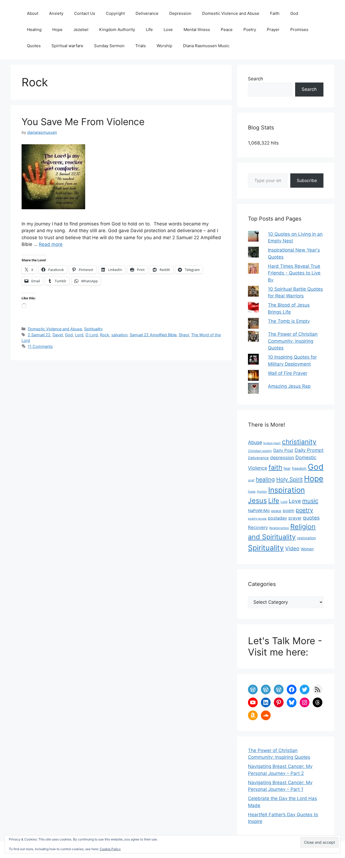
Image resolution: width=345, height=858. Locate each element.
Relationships (279, 528)
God (294, 13)
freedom (299, 468)
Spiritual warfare (67, 45)
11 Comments (40, 346)
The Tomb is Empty (289, 321)
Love (168, 29)
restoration (306, 538)
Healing (34, 29)
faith (275, 467)
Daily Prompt (309, 450)
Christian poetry (260, 451)
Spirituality (93, 329)
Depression (180, 13)
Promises (299, 29)
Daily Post (283, 450)
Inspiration (286, 490)
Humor (262, 491)
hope (252, 491)
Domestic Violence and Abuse (230, 13)
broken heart (272, 443)
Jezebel (80, 29)
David (58, 334)
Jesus (257, 500)
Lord (79, 334)
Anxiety (56, 13)
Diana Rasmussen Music (206, 45)
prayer (295, 518)
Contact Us (84, 13)
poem (288, 510)
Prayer (273, 29)
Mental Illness (197, 29)
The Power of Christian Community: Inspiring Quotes (293, 341)
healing (265, 479)
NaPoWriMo (259, 510)
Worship (164, 45)
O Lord (91, 334)
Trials (140, 45)
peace (276, 511)
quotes (311, 518)
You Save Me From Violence (83, 121)
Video (292, 548)
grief (251, 480)
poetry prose (257, 518)
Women (307, 549)
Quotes (34, 45)
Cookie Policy (110, 849)
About (32, 13)
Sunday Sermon (109, 45)
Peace (227, 29)
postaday (277, 518)
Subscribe (307, 180)
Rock (104, 334)
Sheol (184, 334)
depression (282, 457)
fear (287, 468)
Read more (51, 244)
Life (149, 29)
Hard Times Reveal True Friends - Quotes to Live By (294, 273)
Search (255, 78)
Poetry (249, 29)
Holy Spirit (289, 479)
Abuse (255, 442)
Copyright (115, 13)
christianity (299, 442)
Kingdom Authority (117, 29)
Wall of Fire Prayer (287, 373)
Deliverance (147, 13)
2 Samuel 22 (39, 334)
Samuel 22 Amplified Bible (153, 334)
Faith (275, 13)
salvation (119, 334)
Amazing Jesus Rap (289, 386)
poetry (304, 510)
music (310, 500)
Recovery (258, 527)
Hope (57, 29)
